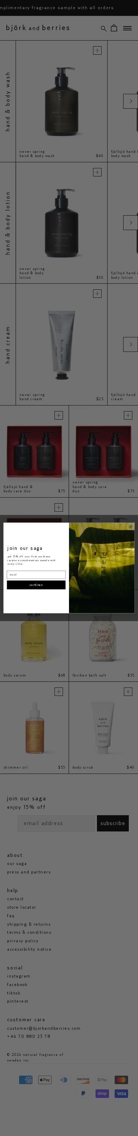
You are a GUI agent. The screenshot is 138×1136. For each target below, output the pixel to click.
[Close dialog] (130, 526)
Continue (36, 584)
